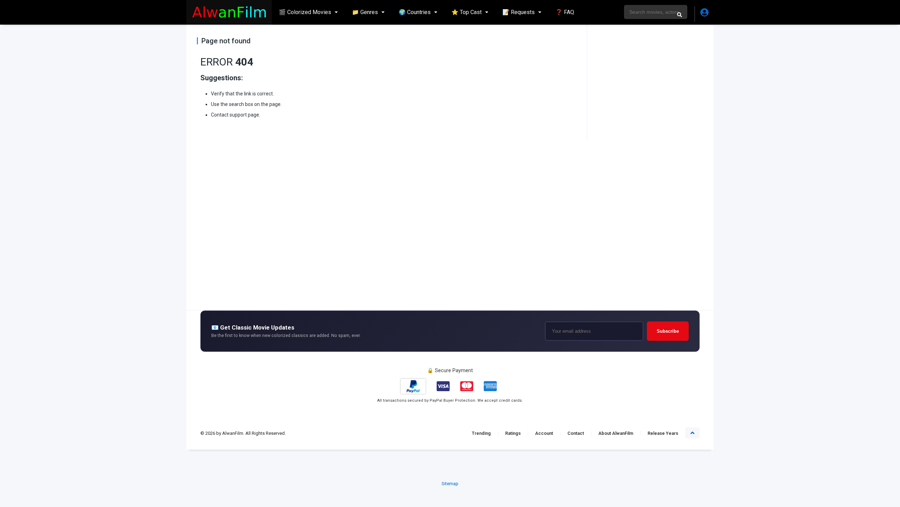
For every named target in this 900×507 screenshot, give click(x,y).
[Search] (679, 14)
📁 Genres (365, 12)
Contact (575, 433)
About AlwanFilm (615, 433)
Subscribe (668, 331)
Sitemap (450, 483)
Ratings (513, 433)
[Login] (704, 14)
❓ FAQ (564, 12)
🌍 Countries (415, 12)
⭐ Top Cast (466, 12)
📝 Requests (518, 12)
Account (544, 433)
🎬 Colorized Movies (305, 12)
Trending (481, 433)
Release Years (663, 433)
